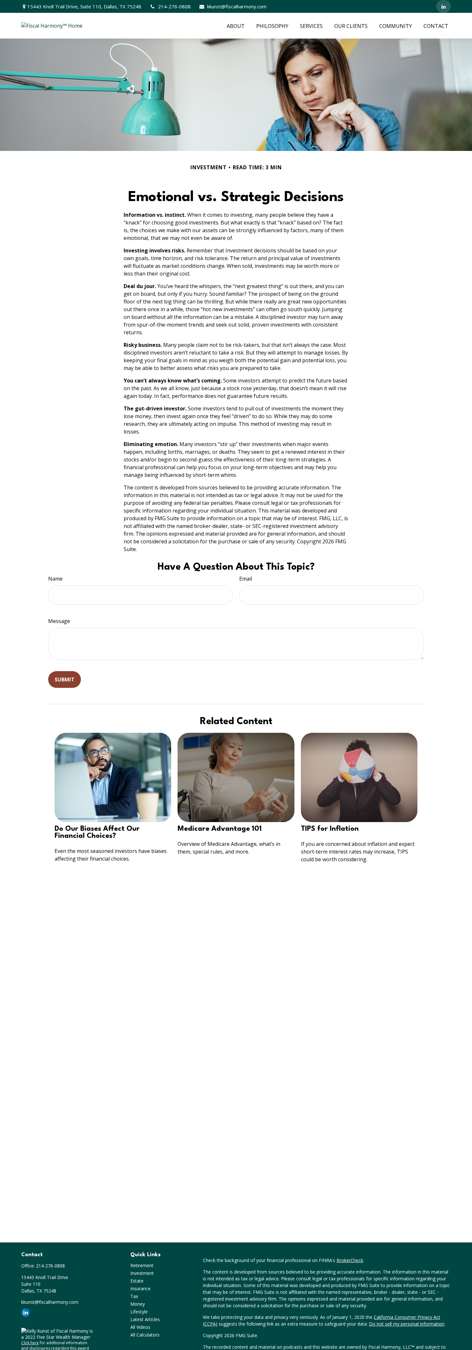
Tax (134, 1296)
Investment (142, 1273)
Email (245, 578)
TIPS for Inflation (330, 828)
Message (59, 621)
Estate (137, 1281)
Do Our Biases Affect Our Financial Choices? (97, 832)
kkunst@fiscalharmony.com (237, 6)
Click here (30, 1343)
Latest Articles (145, 1319)
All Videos (140, 1327)
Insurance (140, 1288)
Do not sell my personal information (406, 1324)
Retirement (141, 1265)
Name (55, 578)
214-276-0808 (174, 6)
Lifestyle (139, 1312)
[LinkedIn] (443, 6)
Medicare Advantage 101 (220, 828)
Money (137, 1304)
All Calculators (145, 1335)
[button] (235, 25)
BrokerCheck (350, 1260)
